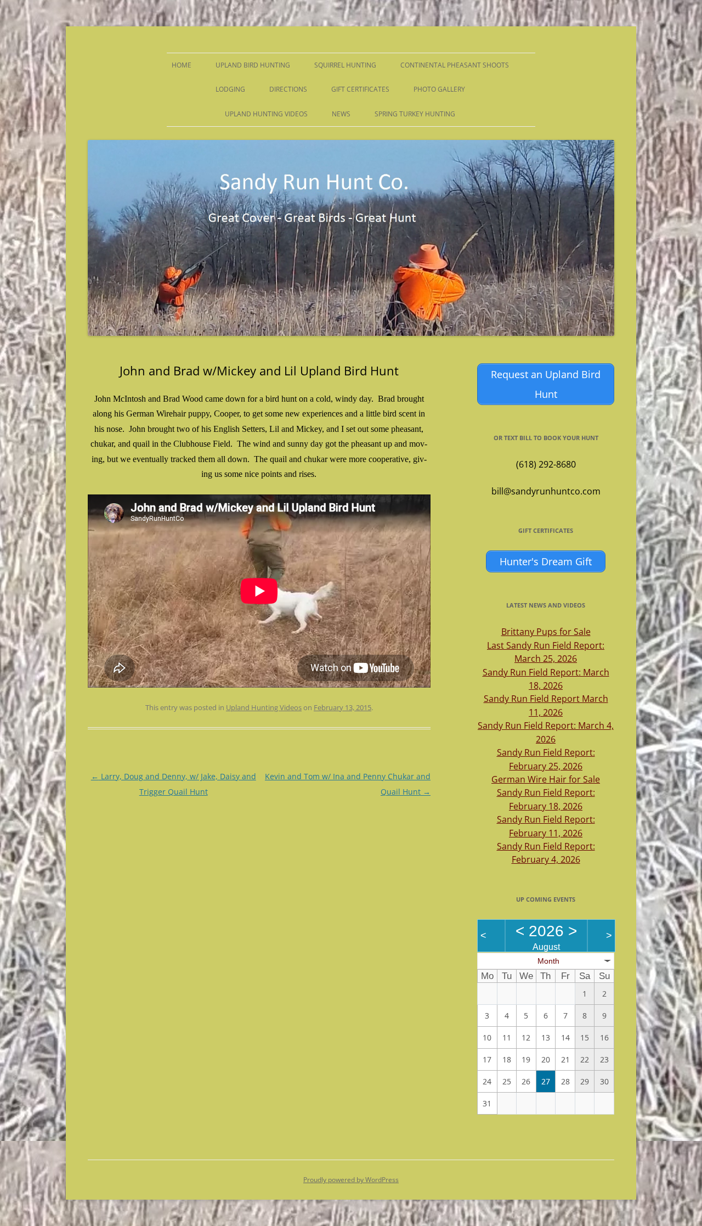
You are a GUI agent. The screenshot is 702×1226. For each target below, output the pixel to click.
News (341, 114)
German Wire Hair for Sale (545, 779)
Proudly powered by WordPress (351, 1179)
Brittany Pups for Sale (546, 632)
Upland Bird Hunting (253, 65)
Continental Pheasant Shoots (454, 65)
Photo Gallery (439, 89)
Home (181, 65)
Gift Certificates (360, 89)
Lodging (230, 89)
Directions (288, 89)
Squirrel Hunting (345, 65)
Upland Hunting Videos (266, 114)
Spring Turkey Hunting (415, 114)
